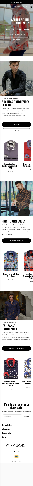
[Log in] (24, 6)
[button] (3, 6)
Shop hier (16, 39)
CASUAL (16, 130)
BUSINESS (16, 124)
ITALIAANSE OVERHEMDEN (16, 348)
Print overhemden (16, 240)
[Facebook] (14, 451)
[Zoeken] (27, 6)
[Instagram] (18, 451)
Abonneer (26, 416)
